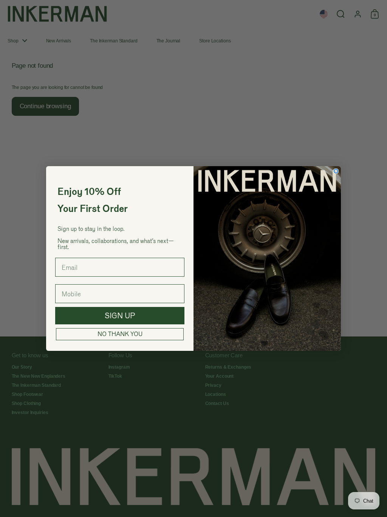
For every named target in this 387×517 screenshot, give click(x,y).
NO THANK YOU (120, 334)
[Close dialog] (336, 171)
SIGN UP (120, 315)
